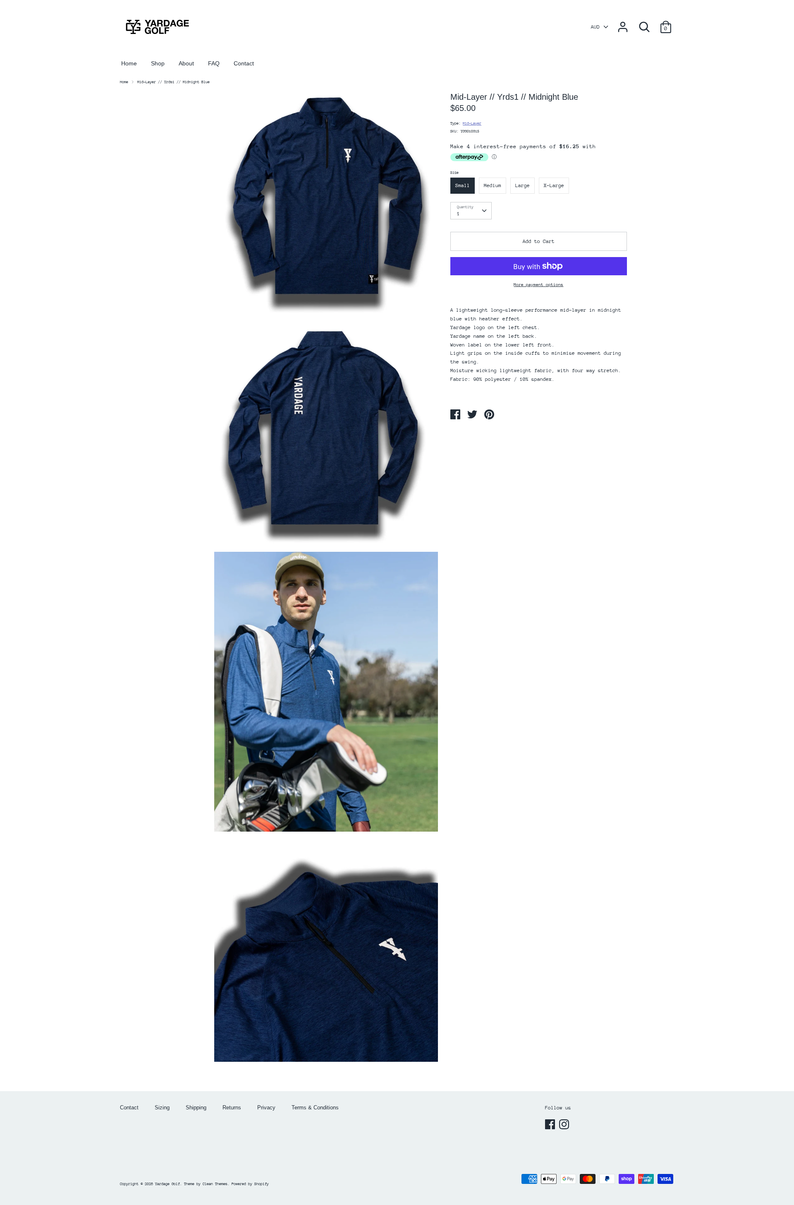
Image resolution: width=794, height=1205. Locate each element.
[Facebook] (551, 1124)
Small (462, 185)
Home (129, 63)
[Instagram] (565, 1124)
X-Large (554, 185)
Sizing (162, 1107)
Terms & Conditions (315, 1107)
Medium (492, 185)
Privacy (266, 1107)
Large (522, 185)
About (186, 63)
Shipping (196, 1107)
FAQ (214, 63)
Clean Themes (215, 1183)
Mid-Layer (472, 123)
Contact (244, 63)
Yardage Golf (167, 1183)
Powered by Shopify (250, 1183)
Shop (158, 63)
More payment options (538, 284)
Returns (231, 1107)
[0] (666, 23)
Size (454, 172)
